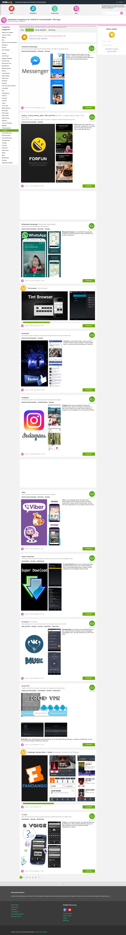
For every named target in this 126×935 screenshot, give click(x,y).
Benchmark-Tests (6, 63)
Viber (23, 492)
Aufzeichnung (5, 61)
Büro (3, 40)
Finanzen (4, 83)
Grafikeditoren (5, 93)
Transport (4, 145)
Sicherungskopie (6, 128)
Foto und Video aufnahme (9, 85)
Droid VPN (25, 686)
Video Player (5, 150)
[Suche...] (122, 13)
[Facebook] (65, 911)
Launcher (4, 100)
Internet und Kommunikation (9, 42)
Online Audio (5, 113)
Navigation (4, 45)
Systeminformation (7, 138)
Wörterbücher (5, 158)
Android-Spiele (15, 905)
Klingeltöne (14, 909)
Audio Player (5, 56)
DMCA (45, 932)
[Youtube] (70, 911)
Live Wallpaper (15, 911)
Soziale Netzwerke (7, 133)
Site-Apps (4, 130)
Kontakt (65, 918)
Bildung (4, 37)
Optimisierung (5, 118)
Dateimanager (5, 75)
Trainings (4, 143)
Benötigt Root (5, 66)
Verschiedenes (6, 50)
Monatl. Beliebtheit (40, 30)
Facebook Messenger (29, 47)
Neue (22, 30)
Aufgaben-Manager (7, 58)
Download (4, 80)
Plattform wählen (111, 51)
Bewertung (52, 30)
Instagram (25, 398)
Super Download (27, 556)
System (4, 47)
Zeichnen (4, 160)
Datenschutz (5, 78)
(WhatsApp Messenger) (47, 224)
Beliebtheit (30, 30)
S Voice (24, 815)
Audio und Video (6, 35)
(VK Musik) (33, 622)
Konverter (4, 98)
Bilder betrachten (6, 68)
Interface (4, 95)
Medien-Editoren (6, 108)
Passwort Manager (7, 123)
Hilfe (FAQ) (65, 920)
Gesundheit (5, 88)
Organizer (4, 120)
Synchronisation (6, 135)
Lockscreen (5, 105)
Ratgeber (4, 125)
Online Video (5, 115)
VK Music (25, 622)
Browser (4, 71)
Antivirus (4, 53)
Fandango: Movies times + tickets (53, 752)
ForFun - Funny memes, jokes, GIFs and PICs (38, 115)
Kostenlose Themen (16, 916)
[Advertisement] (10, 195)
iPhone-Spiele (14, 907)
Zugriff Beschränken (7, 162)
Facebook (25, 333)
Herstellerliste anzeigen (112, 49)
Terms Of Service (39, 932)
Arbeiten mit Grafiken (7, 32)
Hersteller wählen (67, 913)
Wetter (3, 153)
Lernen (3, 103)
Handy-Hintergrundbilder (17, 914)
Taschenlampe (6, 140)
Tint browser (37, 288)
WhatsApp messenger (29, 224)
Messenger (5, 110)
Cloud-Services (6, 73)
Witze (3, 155)
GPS (3, 90)
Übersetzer (5, 148)
